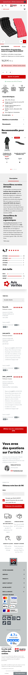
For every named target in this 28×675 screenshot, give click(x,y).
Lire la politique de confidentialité (7, 668)
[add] (10, 72)
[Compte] (21, 5)
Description (13, 178)
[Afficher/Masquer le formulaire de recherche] (6, 5)
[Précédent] (21, 41)
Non (6, 326)
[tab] (12, 169)
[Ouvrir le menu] (2, 6)
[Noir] (19, 162)
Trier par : (5, 296)
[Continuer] (24, 41)
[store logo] (13, 5)
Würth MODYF (6, 9)
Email (4, 490)
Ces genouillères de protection (10, 222)
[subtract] (3, 72)
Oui (17, 324)
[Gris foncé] (6, 162)
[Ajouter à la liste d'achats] (25, 9)
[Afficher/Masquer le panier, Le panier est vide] (24, 5)
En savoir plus (6, 115)
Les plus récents (8, 300)
